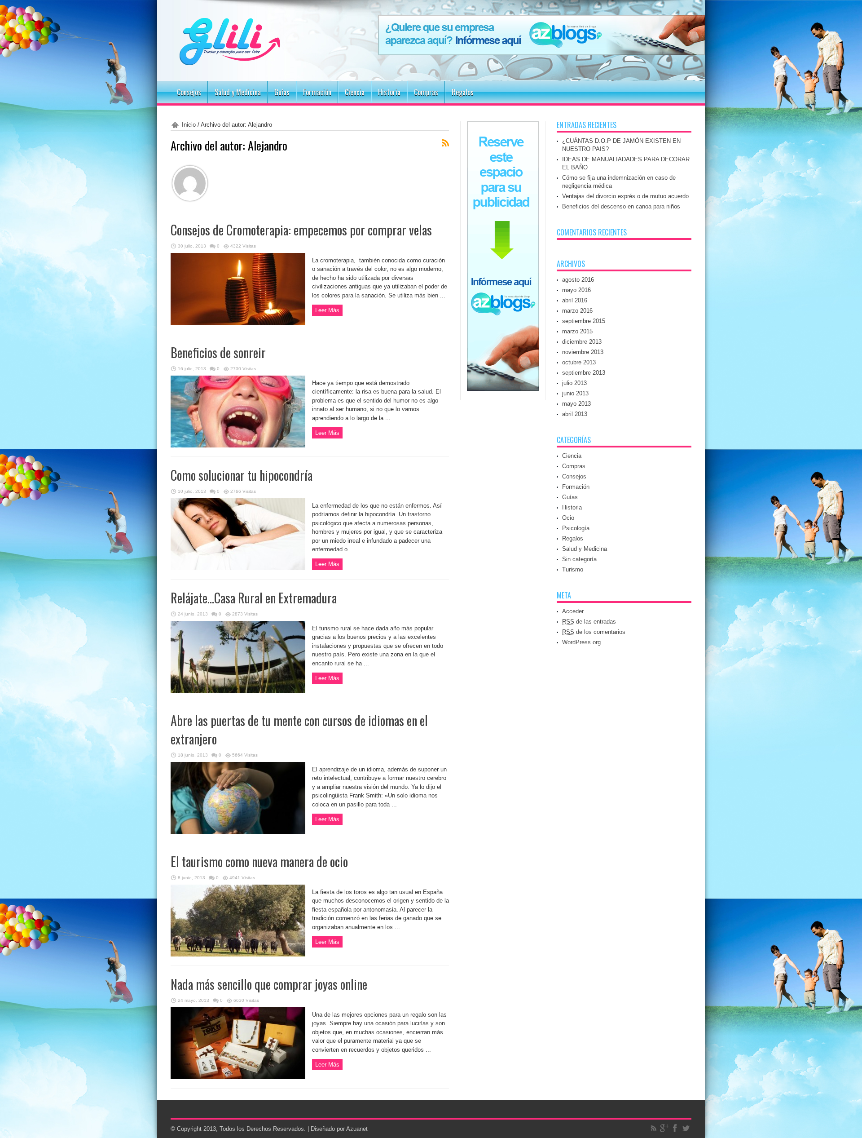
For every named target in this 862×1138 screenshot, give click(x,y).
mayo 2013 (576, 403)
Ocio (568, 517)
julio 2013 (574, 383)
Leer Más (327, 310)
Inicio (189, 124)
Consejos (189, 92)
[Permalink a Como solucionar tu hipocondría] (238, 568)
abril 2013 (574, 414)
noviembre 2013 (582, 352)
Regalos (463, 92)
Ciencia (355, 92)
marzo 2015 (577, 331)
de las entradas (589, 621)
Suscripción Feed (445, 142)
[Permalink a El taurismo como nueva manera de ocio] (238, 954)
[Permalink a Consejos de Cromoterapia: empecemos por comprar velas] (238, 322)
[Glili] (256, 58)
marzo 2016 (577, 310)
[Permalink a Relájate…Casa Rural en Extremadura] (238, 690)
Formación (317, 92)
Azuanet (357, 1128)
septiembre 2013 (583, 372)
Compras (426, 92)
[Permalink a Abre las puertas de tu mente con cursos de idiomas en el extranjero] (238, 831)
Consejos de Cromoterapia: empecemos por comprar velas (301, 230)
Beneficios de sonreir (218, 352)
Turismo (572, 569)
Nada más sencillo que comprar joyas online (269, 984)
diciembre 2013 (582, 341)
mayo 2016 (576, 290)
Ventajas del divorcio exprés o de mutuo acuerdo (625, 196)
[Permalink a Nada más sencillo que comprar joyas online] (238, 1077)
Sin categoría (579, 559)
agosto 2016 (578, 279)
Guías (282, 92)
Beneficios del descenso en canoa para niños (621, 206)
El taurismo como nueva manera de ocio (259, 861)
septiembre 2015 (583, 321)
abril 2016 (574, 300)
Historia (389, 92)
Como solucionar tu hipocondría (241, 475)
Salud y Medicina (238, 92)
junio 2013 (575, 393)
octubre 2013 (579, 362)
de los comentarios (593, 632)
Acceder (573, 611)
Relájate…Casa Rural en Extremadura (254, 598)
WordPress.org (581, 642)
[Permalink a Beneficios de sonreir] (238, 445)
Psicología (575, 528)
